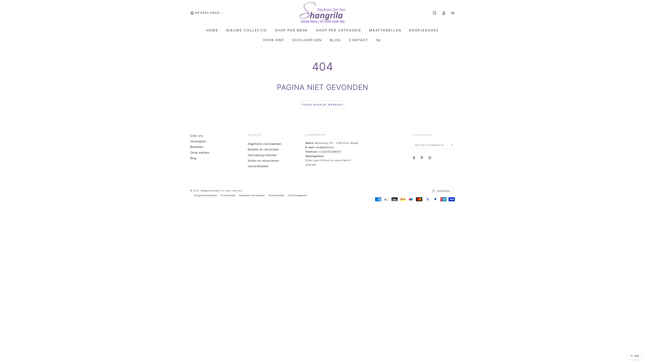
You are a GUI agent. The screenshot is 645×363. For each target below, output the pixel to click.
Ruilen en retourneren (263, 160)
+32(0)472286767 (330, 151)
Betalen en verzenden (263, 149)
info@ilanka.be (324, 147)
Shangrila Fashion (210, 190)
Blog (193, 158)
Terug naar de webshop (322, 104)
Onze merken (199, 152)
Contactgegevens (297, 195)
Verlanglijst (198, 141)
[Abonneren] (453, 145)
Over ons (196, 135)
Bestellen (197, 147)
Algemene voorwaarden (265, 144)
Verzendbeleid (258, 166)
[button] (434, 13)
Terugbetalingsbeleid (205, 195)
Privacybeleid (228, 195)
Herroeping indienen (262, 155)
